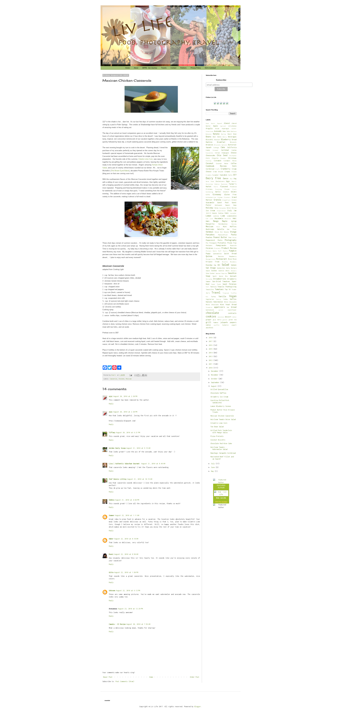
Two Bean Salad (217, 427)
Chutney (208, 160)
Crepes (227, 172)
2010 (211, 368)
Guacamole (210, 203)
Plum (234, 243)
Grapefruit (226, 200)
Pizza (229, 243)
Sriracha (209, 279)
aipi (111, 396)
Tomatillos (210, 289)
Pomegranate (221, 245)
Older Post (194, 677)
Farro (216, 186)
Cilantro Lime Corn (145, 159)
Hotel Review (231, 208)
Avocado (217, 131)
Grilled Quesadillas (219, 389)
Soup (208, 276)
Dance (225, 178)
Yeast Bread (231, 305)
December (215, 371)
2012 (211, 360)
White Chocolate (212, 304)
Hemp (234, 205)
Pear (230, 237)
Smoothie (232, 273)
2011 (211, 364)
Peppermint (210, 240)
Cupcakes (223, 175)
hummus (215, 322)
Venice (218, 299)
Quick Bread (230, 254)
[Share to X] (140, 375)
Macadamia (219, 218)
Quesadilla (217, 253)
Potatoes (209, 248)
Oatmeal (209, 232)
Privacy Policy (196, 68)
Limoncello (231, 216)
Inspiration (221, 210)
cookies (211, 316)
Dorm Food (210, 181)
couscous (221, 317)
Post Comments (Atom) (124, 681)
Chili (208, 158)
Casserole (113, 379)
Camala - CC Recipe (117, 624)
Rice (230, 259)
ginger (208, 320)
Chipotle (215, 158)
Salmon (233, 265)
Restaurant (221, 259)
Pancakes (210, 234)
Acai (207, 123)
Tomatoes (219, 289)
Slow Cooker (210, 273)
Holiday (209, 208)
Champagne (225, 153)
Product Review (229, 248)
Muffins (233, 227)
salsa (208, 325)
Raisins (221, 256)
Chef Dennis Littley (118, 479)
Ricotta (225, 262)
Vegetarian (210, 299)
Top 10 (228, 289)
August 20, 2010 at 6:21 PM (128, 433)
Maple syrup (229, 221)
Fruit (234, 189)
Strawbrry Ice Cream (219, 397)
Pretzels (217, 248)
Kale (226, 213)
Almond (227, 123)
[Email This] (135, 375)
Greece (234, 200)
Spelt (215, 276)
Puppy (208, 254)
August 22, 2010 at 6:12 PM (128, 591)
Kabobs (214, 213)
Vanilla (222, 296)
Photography (230, 240)
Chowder (223, 158)
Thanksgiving (230, 287)
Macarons (228, 218)
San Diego (211, 268)
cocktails (232, 313)
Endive (217, 184)
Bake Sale (226, 131)
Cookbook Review (216, 166)
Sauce (208, 270)
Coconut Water (222, 163)
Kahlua (220, 213)
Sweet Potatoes (229, 284)
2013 (211, 356)
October (214, 379)
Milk (218, 226)
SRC (218, 265)
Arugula (209, 128)
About (136, 68)
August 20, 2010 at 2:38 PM (125, 396)
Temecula (213, 286)
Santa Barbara (231, 268)
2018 (211, 338)
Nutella (220, 229)
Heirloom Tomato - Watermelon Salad (218, 448)
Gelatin (226, 192)
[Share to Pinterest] (146, 375)
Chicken (121, 379)
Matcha (234, 224)
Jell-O (208, 213)
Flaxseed (224, 187)
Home (127, 68)
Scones (214, 271)
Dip (231, 178)
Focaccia (233, 186)
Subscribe (221, 80)
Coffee (233, 163)
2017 (211, 341)
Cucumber (215, 175)
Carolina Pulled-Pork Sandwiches (219, 401)
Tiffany (112, 433)
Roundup (209, 265)
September (215, 382)
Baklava (233, 131)
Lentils (216, 216)
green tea (232, 319)
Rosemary (233, 262)
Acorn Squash (216, 123)
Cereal (217, 153)
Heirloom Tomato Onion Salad (223, 419)
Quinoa (209, 256)
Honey (216, 208)
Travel (216, 292)
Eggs (228, 181)
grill (208, 322)
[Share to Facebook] (143, 375)
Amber (111, 539)
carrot (220, 310)
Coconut (209, 163)
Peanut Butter (220, 237)
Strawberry (231, 279)
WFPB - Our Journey (149, 68)
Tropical (226, 293)
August (214, 386)
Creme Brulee (218, 171)
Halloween (218, 205)
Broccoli (233, 142)
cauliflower (232, 310)
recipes (224, 502)
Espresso (224, 184)
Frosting (218, 189)
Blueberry (226, 139)
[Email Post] (131, 375)
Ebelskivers (220, 181)
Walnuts (209, 302)
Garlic (218, 192)
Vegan (232, 296)
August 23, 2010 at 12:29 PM (130, 609)
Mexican (128, 379)
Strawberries (219, 279)
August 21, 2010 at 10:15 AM (139, 479)
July (213, 464)
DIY (234, 175)
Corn (234, 166)
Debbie (111, 500)
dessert (228, 317)
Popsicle (233, 245)
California (231, 147)
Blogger (197, 707)
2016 (211, 345)
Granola (217, 200)
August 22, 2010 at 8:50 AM (126, 554)
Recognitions (210, 259)
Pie (207, 243)
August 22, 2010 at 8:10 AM (126, 539)
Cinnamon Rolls (230, 160)
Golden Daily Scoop (117, 448)
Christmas (232, 158)
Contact (173, 68)
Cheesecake (210, 155)
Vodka (226, 299)
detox (234, 317)
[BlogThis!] (138, 375)
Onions (226, 232)
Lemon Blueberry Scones (220, 406)
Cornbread (210, 169)
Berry (225, 137)
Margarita (210, 224)
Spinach (233, 276)
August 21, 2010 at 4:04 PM (127, 500)
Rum (215, 265)
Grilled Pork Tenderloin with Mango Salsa (221, 431)
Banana (216, 134)
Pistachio (222, 243)
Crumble (208, 175)
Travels (164, 68)
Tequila (221, 287)
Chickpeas (232, 155)
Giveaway (217, 194)
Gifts (208, 194)
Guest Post (223, 203)
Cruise (234, 171)
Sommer (111, 515)
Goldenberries (211, 197)
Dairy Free (213, 178)
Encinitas (209, 184)
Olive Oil (219, 232)
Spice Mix (223, 276)
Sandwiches (221, 268)
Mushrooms (210, 229)
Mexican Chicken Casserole (222, 416)
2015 (211, 349)
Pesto (220, 240)
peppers (233, 322)
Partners (183, 68)
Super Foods (216, 284)
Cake (223, 147)
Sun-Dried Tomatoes (221, 281)
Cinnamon (217, 161)
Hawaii (227, 205)
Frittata (209, 189)
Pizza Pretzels (217, 436)
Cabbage (216, 147)
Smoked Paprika (221, 273)
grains (225, 319)
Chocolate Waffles (218, 393)
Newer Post (107, 677)
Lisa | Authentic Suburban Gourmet (125, 464)
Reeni (111, 554)
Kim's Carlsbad (210, 68)
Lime (223, 216)
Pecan (234, 237)
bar (228, 307)
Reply (111, 404)
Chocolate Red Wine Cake (221, 443)
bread (233, 307)
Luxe (211, 218)
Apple (215, 126)
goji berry (217, 319)
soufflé (216, 325)
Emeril (234, 181)
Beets (219, 137)
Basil (230, 134)
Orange (233, 232)
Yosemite (209, 307)
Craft (218, 169)
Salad (225, 264)
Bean (234, 134)
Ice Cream (210, 211)
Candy (208, 150)
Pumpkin (232, 251)
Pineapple (213, 243)
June (213, 467)
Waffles (233, 299)
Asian (217, 128)
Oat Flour (231, 229)
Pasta (233, 234)
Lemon (208, 216)
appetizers (219, 307)
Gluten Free (230, 195)
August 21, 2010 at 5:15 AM (138, 448)
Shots (227, 270)
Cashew (234, 150)
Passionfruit (223, 235)
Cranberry (225, 169)
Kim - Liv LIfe (221, 498)
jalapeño (224, 322)
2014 (211, 353)
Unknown (112, 591)
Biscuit (217, 139)
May (213, 471)
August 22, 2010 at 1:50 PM (126, 572)
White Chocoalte (230, 302)
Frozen (227, 189)
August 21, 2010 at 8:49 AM (153, 464)
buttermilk (210, 310)
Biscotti (209, 140)
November (215, 375)
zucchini (209, 328)
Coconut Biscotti (217, 440)
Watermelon (218, 302)
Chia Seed (222, 155)
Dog (235, 179)
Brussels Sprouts (220, 145)
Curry (230, 175)
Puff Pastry (223, 251)
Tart (207, 286)
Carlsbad (225, 150)
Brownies (209, 145)
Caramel (215, 150)
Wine (222, 305)
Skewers (233, 270)
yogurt (234, 325)
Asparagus (225, 128)
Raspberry (232, 256)
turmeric (225, 325)
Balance (208, 134)
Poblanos (209, 245)
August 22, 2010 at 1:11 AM (127, 515)
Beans (208, 136)
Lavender (233, 213)
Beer (214, 137)
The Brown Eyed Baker (120, 171)
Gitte (111, 572)
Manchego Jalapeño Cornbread (223, 453)
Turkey (213, 296)
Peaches (209, 237)
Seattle (221, 270)
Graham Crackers (224, 197)
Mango (215, 221)
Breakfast (221, 142)
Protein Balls (211, 251)
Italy (229, 211)
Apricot (223, 126)
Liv (207, 218)
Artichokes (232, 126)
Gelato (233, 192)
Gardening (209, 192)
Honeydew (222, 208)
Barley (223, 134)
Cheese (233, 153)
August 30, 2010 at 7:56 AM (138, 624)
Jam (235, 211)
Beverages (232, 137)
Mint (225, 227)
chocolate (212, 312)
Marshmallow (223, 224)
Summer (208, 281)
